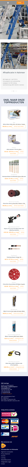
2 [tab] (13, 91)
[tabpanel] (14, 66)
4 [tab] (16, 91)
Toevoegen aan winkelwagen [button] (16, 339)
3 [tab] (14, 91)
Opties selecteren (19, 126)
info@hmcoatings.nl (7, 393)
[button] (8, 2)
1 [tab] (12, 91)
